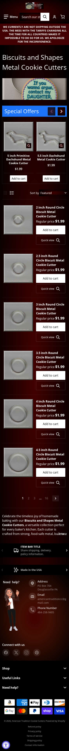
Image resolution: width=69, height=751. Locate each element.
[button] (11, 17)
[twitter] (16, 652)
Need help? (10, 687)
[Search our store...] (44, 17)
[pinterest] (36, 652)
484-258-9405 (46, 612)
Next (55, 498)
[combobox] (34, 17)
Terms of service (34, 735)
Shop (6, 668)
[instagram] (26, 652)
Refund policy (34, 726)
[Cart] (63, 17)
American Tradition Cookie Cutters (28, 720)
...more (62, 534)
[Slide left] (51, 111)
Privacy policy (34, 731)
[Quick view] (28, 145)
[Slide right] (61, 111)
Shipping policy (34, 740)
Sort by (34, 193)
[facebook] (6, 652)
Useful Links (11, 678)
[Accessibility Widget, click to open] (6, 745)
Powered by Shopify (55, 720)
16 (46, 498)
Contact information (34, 745)
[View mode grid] (5, 193)
